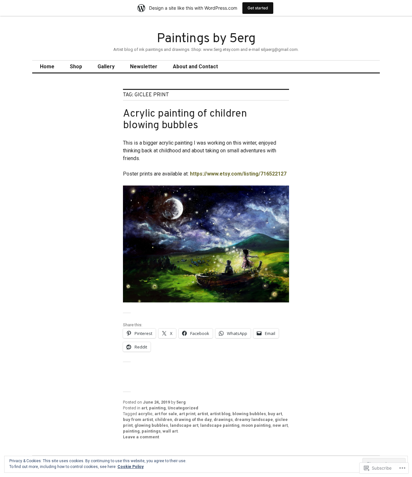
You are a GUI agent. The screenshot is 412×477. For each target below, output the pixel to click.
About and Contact (195, 66)
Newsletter (143, 66)
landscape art (184, 425)
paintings (151, 431)
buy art (275, 413)
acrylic (145, 413)
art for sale (165, 413)
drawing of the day (193, 419)
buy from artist (138, 419)
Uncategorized (183, 407)
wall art (170, 431)
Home (47, 66)
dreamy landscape (254, 419)
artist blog (220, 413)
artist (202, 413)
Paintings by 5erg (206, 39)
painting (157, 407)
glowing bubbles (151, 425)
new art (280, 425)
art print (187, 413)
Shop (76, 66)
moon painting (256, 425)
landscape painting (219, 425)
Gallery (106, 66)
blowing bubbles (249, 413)
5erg (181, 402)
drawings (223, 419)
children (163, 419)
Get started (258, 7)
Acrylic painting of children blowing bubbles (185, 120)
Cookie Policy (130, 466)
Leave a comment (141, 436)
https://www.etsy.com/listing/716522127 (238, 174)
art (144, 407)
